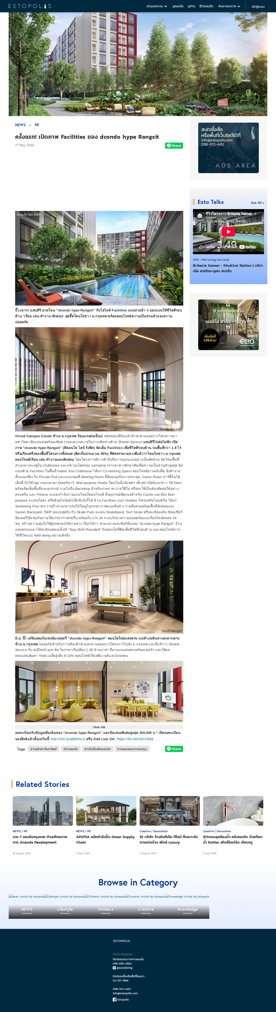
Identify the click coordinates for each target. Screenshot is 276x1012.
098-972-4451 (122, 989)
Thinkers (105, 909)
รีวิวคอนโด (206, 6)
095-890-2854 (122, 963)
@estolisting (125, 968)
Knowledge (188, 909)
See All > (257, 202)
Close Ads (99, 727)
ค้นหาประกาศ (227, 6)
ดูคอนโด (178, 6)
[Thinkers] (105, 896)
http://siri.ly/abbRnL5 (68, 739)
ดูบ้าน (191, 6)
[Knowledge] (187, 896)
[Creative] (146, 896)
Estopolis (122, 999)
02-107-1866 (121, 980)
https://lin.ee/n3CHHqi (135, 739)
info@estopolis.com (125, 993)
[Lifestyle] (65, 896)
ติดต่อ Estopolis (122, 954)
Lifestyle (65, 909)
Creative (146, 909)
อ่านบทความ (155, 6)
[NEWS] (27, 896)
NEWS (20, 124)
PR (37, 124)
